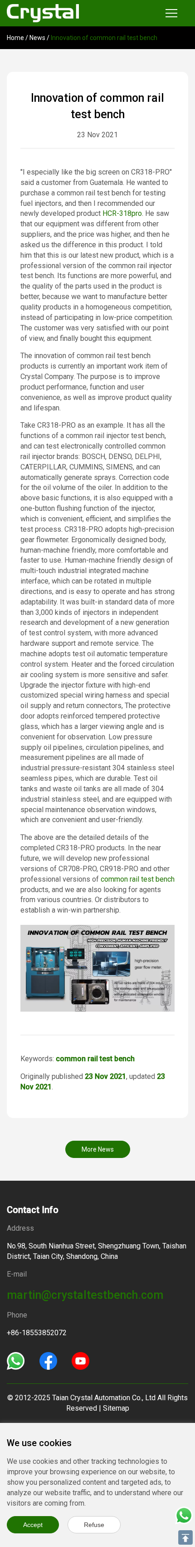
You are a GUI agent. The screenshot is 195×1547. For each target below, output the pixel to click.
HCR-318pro (122, 213)
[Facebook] (48, 1360)
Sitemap (116, 1408)
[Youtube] (80, 1360)
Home (15, 37)
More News (98, 1149)
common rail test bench (138, 879)
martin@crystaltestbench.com (85, 1295)
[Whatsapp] (15, 1360)
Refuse (94, 1524)
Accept (33, 1524)
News (37, 37)
